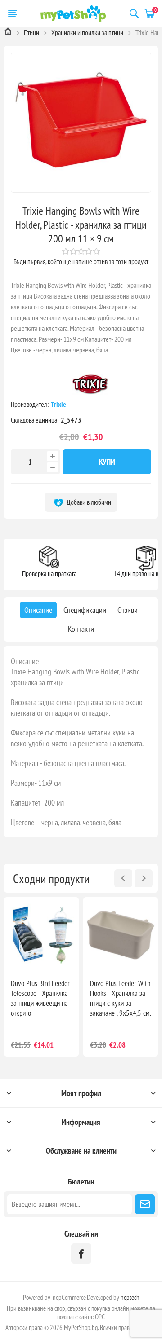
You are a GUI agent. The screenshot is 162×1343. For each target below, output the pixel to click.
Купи (107, 462)
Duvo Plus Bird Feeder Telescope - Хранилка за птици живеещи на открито (40, 998)
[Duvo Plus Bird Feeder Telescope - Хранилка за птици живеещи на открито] (41, 934)
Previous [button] (123, 878)
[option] (41, 977)
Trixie (59, 404)
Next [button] (144, 878)
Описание (25, 661)
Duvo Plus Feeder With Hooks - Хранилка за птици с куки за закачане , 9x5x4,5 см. (120, 998)
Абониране (145, 1204)
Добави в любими (88, 502)
